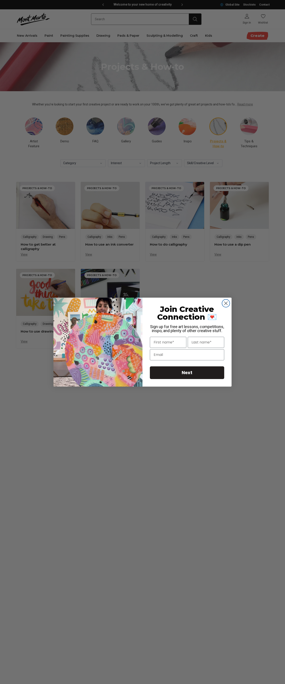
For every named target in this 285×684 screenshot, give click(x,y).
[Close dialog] (226, 303)
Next (187, 372)
